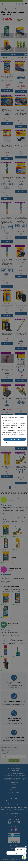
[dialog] (14, 430)
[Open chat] (24, 857)
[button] (14, 443)
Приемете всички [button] (14, 439)
